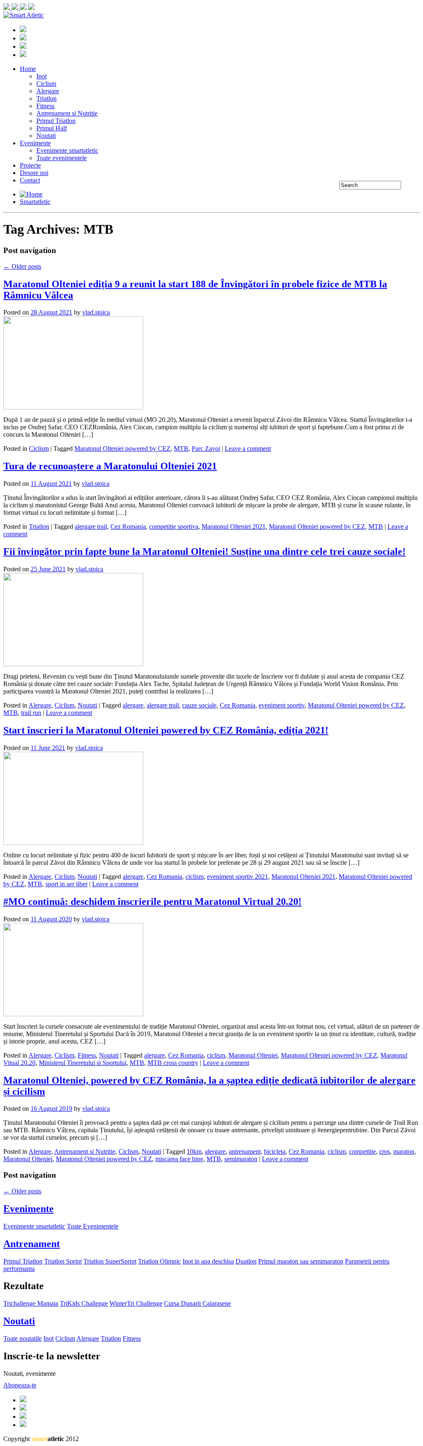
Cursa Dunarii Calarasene (197, 1303)
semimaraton (240, 1158)
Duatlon (246, 1261)
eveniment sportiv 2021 (237, 876)
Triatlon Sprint (63, 1261)
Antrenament (31, 1243)
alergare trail (91, 526)
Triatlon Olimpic (159, 1261)
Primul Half (51, 128)
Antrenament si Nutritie (66, 113)
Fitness (45, 105)
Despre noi (34, 172)
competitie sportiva (173, 526)
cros (384, 1151)
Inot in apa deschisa (208, 1261)
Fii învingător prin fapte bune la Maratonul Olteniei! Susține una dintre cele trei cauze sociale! (204, 551)
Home (28, 68)
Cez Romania (128, 526)
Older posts (22, 266)
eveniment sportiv (281, 705)
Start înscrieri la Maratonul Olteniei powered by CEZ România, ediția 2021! (165, 730)
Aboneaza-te (19, 1385)
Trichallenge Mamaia (30, 1303)
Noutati (46, 135)
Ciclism (46, 83)
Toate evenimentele (61, 157)
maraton (403, 1151)
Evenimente (35, 143)
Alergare (47, 91)
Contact (30, 180)
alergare (133, 705)
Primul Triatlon (56, 120)
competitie (362, 1151)
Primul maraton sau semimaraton (300, 1261)
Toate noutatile (22, 1338)
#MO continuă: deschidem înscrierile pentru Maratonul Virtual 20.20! (152, 901)
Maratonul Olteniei (253, 1055)
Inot (41, 76)
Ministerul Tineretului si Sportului (82, 1062)
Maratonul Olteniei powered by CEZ (122, 448)
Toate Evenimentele (93, 1226)
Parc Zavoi (206, 448)
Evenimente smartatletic (67, 150)
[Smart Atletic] (23, 15)
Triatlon (46, 98)
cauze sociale (199, 705)
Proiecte (30, 165)
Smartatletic (35, 201)
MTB (181, 448)
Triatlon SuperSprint (109, 1261)
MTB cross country (172, 1062)
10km (194, 1151)
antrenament (245, 1151)
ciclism (194, 876)
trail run (31, 712)
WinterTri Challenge (135, 1303)
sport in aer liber (66, 883)
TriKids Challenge (84, 1303)
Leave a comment (248, 448)
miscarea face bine (179, 1158)
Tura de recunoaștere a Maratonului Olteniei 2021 (110, 466)
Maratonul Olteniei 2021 (234, 526)
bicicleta (274, 1151)
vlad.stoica (96, 312)
